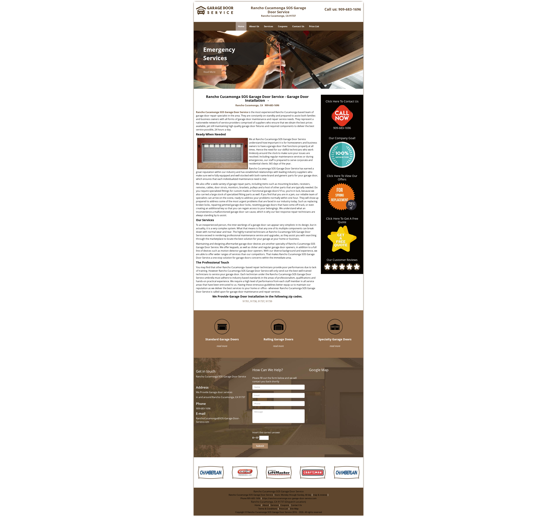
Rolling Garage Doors (278, 339)
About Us (254, 26)
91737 (261, 301)
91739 (269, 301)
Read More (209, 72)
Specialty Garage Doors (334, 339)
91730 (253, 301)
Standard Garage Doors (222, 339)
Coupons (282, 26)
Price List (314, 26)
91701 (246, 301)
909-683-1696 (349, 9)
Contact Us (298, 26)
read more (222, 346)
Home (241, 26)
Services (268, 26)
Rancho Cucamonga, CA (249, 105)
